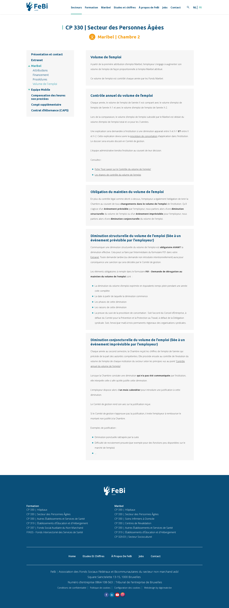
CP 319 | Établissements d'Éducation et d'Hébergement (57, 523)
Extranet (37, 60)
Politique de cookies (100, 587)
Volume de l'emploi (45, 83)
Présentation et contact (47, 54)
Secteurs (76, 7)
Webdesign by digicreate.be (158, 587)
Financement (41, 74)
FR (200, 7)
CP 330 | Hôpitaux (36, 509)
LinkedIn (112, 594)
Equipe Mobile (40, 89)
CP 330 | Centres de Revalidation (132, 523)
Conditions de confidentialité (71, 587)
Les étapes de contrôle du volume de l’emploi (118, 174)
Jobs (164, 7)
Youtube (117, 594)
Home (72, 556)
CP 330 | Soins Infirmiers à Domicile (134, 518)
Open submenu (29, 66)
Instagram (122, 594)
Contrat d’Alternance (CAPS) (50, 110)
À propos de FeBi (149, 7)
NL (195, 7)
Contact (176, 7)
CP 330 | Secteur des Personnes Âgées (48, 514)
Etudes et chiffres (125, 7)
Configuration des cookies (127, 587)
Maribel (106, 7)
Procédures (40, 79)
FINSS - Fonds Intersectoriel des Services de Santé (54, 532)
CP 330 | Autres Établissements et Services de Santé (55, 518)
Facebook (106, 594)
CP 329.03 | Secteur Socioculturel (133, 536)
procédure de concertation (143, 136)
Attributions (40, 70)
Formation (91, 7)
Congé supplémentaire (46, 104)
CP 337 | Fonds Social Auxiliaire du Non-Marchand (54, 527)
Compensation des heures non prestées (48, 97)
